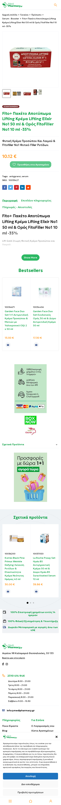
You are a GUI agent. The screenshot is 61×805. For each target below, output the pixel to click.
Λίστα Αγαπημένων (42, 730)
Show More (30, 257)
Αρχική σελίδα (9, 14)
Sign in (51, 801)
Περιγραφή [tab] (9, 200)
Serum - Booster (10, 18)
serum (25, 176)
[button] (56, 736)
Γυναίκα (24, 14)
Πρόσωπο (36, 14)
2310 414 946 (16, 675)
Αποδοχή (30, 776)
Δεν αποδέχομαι (30, 784)
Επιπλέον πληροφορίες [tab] (36, 200)
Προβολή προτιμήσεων (30, 792)
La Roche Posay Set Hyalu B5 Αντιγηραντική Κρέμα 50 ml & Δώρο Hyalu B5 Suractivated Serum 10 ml (44, 568)
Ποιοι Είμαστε (10, 725)
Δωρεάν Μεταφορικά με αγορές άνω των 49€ (33, 629)
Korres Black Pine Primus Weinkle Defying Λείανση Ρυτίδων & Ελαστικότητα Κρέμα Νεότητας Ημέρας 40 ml (15, 568)
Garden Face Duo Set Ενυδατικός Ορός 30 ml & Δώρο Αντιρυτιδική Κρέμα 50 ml (44, 318)
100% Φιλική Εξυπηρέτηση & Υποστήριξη (33, 621)
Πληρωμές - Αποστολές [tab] (17, 207)
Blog (4, 730)
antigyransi (15, 176)
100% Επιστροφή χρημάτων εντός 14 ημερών (33, 614)
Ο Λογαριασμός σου (42, 725)
